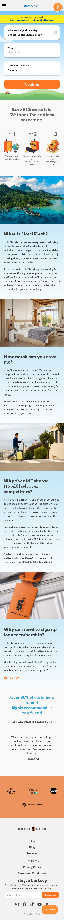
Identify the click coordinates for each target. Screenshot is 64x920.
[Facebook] (24, 904)
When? (10, 47)
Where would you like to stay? (23, 30)
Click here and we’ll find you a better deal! (32, 20)
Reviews (32, 853)
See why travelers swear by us (32, 721)
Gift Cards (32, 861)
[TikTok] (32, 904)
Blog (32, 847)
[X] (47, 904)
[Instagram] (17, 904)
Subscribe (50, 895)
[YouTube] (39, 904)
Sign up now (12, 677)
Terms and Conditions (32, 873)
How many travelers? (18, 65)
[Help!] (57, 7)
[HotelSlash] (32, 829)
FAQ (32, 841)
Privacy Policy (32, 867)
